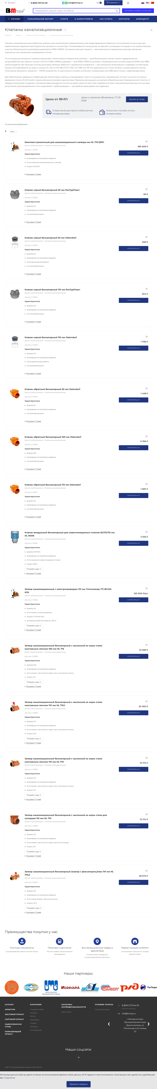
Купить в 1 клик (137, 99)
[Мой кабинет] (128, 3)
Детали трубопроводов (34, 145)
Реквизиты (34, 1020)
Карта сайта (66, 1012)
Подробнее (9, 1078)
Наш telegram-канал (78, 1057)
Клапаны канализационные (55, 145)
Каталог (9, 1004)
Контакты (34, 1027)
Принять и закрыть (79, 1084)
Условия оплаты (113, 113)
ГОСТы (32, 1016)
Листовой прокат (14, 1014)
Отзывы (33, 1023)
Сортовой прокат (14, 1019)
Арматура (10, 1009)
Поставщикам (36, 1030)
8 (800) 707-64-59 (39, 3)
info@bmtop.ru (129, 1013)
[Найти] (117, 10)
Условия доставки (61, 113)
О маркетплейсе (37, 1009)
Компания (35, 1004)
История (33, 1013)
